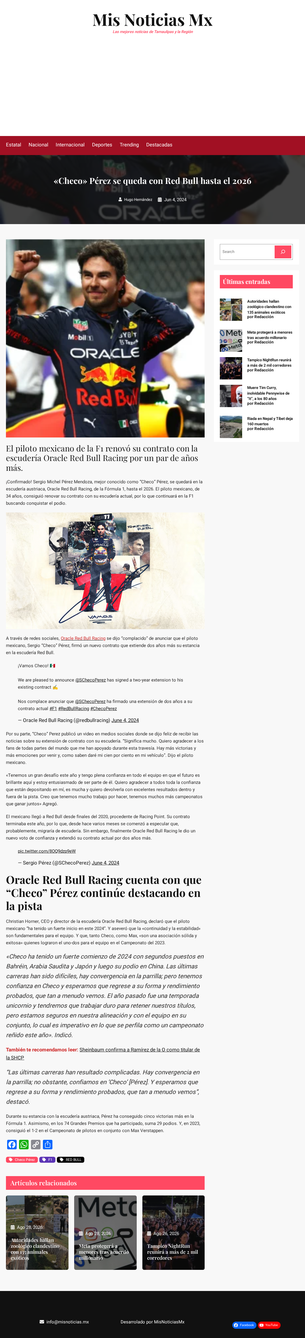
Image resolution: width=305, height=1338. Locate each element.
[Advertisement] (152, 91)
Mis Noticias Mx (152, 19)
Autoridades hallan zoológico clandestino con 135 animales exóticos (35, 1249)
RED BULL (73, 1159)
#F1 (53, 708)
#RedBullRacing (73, 708)
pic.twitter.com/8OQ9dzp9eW (47, 851)
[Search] (283, 252)
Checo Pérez (25, 1159)
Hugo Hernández (138, 199)
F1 (50, 1159)
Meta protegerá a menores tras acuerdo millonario (104, 1252)
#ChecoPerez (103, 708)
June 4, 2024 (125, 720)
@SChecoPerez (90, 680)
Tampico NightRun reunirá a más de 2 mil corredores (172, 1252)
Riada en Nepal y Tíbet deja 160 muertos (270, 421)
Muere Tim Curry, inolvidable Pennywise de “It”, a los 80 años (268, 393)
